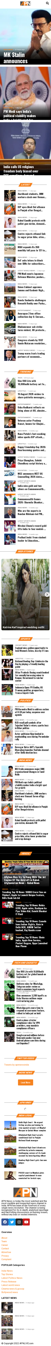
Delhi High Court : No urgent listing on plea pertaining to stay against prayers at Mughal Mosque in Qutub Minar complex (32, 1126)
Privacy (5, 1256)
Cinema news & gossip (12, 1288)
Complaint (6, 1259)
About (4, 1238)
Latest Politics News (11, 1278)
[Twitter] (12, 1222)
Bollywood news (9, 1292)
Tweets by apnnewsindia (16, 1064)
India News (7, 1271)
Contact (5, 1248)
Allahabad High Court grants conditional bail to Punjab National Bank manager (31, 1137)
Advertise (6, 1252)
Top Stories (7, 1274)
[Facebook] (4, 1222)
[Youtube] (26, 1222)
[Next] (47, 594)
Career (4, 1245)
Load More (25, 1082)
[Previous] (3, 594)
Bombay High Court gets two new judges (33, 1161)
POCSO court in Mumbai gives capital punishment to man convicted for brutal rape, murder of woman (31, 1176)
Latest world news (10, 1285)
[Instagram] (19, 1222)
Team (4, 1241)
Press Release (8, 1281)
